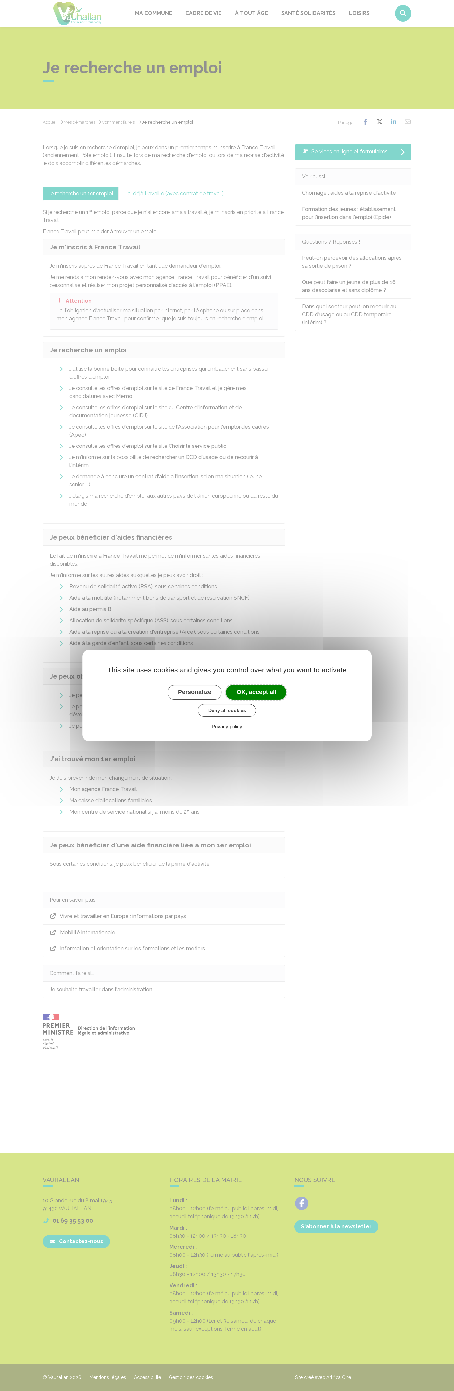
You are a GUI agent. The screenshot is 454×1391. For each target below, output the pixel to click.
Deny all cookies (227, 710)
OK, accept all (256, 692)
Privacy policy (227, 726)
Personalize (194, 692)
